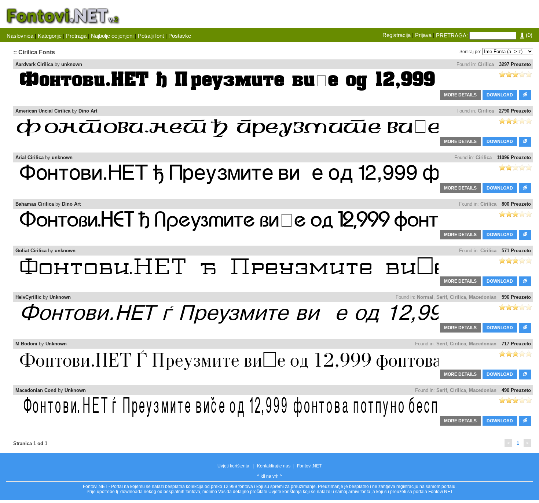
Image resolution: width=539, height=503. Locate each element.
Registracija (396, 35)
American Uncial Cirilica (42, 111)
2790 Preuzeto (515, 111)
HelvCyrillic (28, 297)
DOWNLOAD (500, 95)
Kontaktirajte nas (273, 466)
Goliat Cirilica (31, 250)
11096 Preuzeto (514, 157)
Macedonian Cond (35, 390)
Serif (441, 297)
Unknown (60, 297)
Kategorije (50, 36)
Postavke (179, 36)
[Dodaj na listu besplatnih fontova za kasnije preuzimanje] (525, 95)
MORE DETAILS (460, 95)
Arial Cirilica (29, 157)
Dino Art (87, 111)
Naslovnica (20, 36)
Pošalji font (151, 36)
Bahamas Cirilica (34, 204)
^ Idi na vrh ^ (269, 476)
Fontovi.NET (309, 466)
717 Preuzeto (516, 343)
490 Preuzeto (516, 390)
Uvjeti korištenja (233, 466)
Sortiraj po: (470, 51)
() (528, 35)
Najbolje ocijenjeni (112, 36)
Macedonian (482, 297)
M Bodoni (26, 343)
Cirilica (486, 64)
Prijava (423, 35)
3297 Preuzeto (515, 64)
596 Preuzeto (516, 297)
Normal (425, 297)
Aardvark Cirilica (34, 64)
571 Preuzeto (516, 250)
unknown (71, 64)
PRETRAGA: (452, 35)
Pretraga (76, 36)
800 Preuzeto (516, 204)
